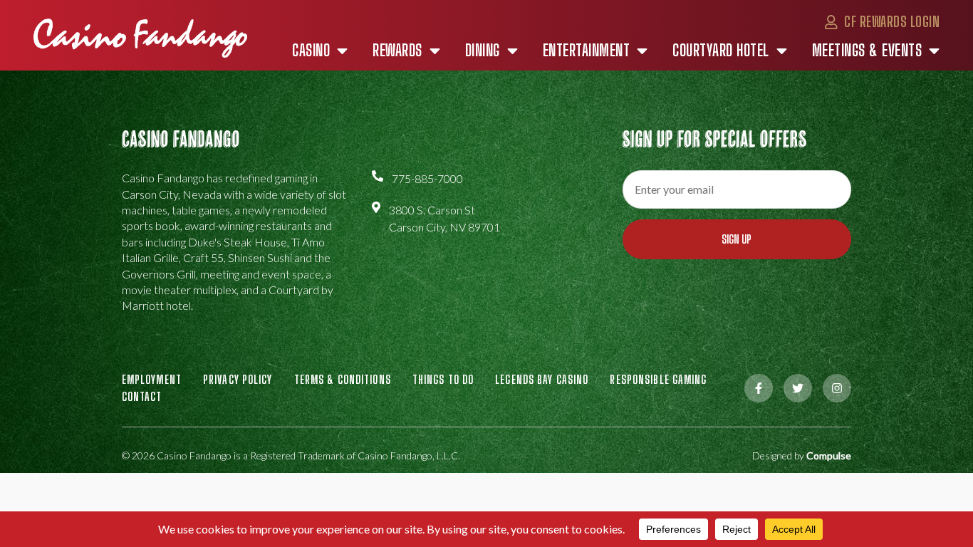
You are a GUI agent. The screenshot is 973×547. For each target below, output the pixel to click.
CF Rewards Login (890, 21)
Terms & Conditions (342, 379)
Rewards (397, 50)
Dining (482, 50)
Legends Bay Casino (541, 379)
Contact (142, 396)
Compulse (828, 455)
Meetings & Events (867, 50)
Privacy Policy (238, 379)
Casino (311, 50)
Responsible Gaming (658, 379)
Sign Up (736, 239)
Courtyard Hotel (720, 50)
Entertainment (586, 50)
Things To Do (443, 379)
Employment (152, 379)
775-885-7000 (427, 178)
